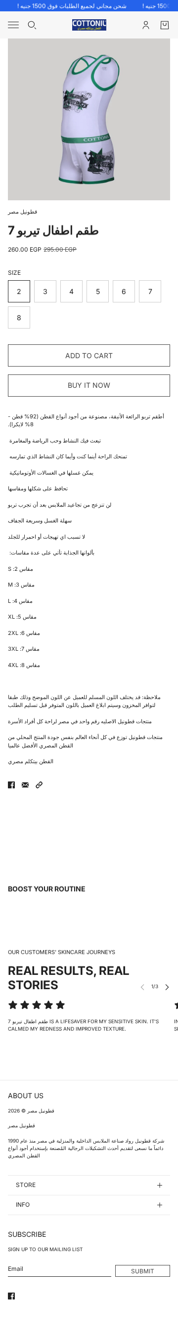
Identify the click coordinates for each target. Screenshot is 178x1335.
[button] (39, 784)
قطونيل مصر (22, 211)
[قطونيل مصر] (89, 25)
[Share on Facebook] (11, 784)
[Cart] (164, 25)
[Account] (145, 25)
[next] (167, 986)
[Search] (32, 25)
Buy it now (89, 385)
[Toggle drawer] (13, 25)
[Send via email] (25, 784)
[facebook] (11, 1296)
